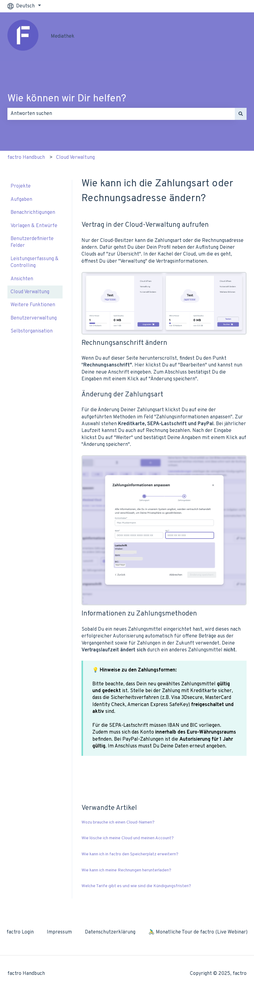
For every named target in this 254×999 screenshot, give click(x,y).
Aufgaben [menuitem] (21, 200)
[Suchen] (241, 114)
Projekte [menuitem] (21, 186)
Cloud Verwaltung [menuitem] (30, 292)
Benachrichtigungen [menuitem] (33, 213)
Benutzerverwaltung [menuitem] (34, 318)
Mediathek (62, 36)
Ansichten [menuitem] (22, 279)
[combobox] (121, 114)
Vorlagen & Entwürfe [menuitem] (34, 226)
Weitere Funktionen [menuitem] (33, 305)
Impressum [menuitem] (59, 932)
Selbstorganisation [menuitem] (32, 331)
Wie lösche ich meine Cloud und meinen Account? (127, 838)
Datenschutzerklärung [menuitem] (110, 932)
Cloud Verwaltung (75, 158)
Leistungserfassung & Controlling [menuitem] (35, 262)
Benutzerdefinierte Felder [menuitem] (32, 242)
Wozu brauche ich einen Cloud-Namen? (118, 822)
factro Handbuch (26, 158)
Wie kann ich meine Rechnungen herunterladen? (126, 870)
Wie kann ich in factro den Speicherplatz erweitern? (129, 854)
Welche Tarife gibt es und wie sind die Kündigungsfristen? (136, 886)
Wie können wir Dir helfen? (66, 99)
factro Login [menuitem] (20, 932)
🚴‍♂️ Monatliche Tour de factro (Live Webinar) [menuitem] (197, 932)
